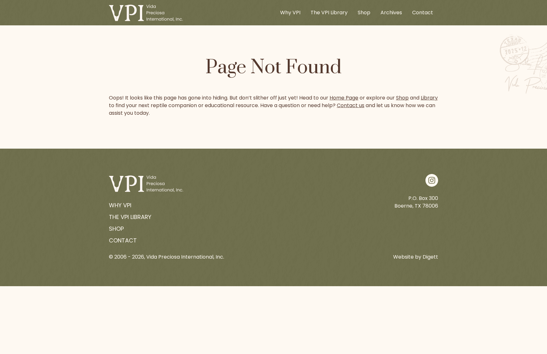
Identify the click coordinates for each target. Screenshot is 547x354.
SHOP (116, 229)
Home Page (344, 97)
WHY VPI (120, 205)
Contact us (350, 105)
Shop (364, 12)
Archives (391, 12)
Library (429, 97)
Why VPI (290, 12)
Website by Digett (415, 257)
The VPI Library (329, 12)
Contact (422, 12)
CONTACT (123, 240)
